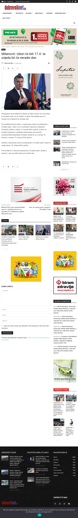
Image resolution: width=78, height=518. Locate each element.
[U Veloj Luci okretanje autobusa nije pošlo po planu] (30, 470)
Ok (39, 515)
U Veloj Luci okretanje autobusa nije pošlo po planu (42, 470)
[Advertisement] (65, 108)
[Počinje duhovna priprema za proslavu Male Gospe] (56, 142)
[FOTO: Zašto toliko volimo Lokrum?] (26, 230)
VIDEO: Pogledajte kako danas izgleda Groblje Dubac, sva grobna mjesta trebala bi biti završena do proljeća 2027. (17, 484)
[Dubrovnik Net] (2, 63)
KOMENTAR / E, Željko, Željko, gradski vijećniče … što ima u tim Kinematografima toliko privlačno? (58, 431)
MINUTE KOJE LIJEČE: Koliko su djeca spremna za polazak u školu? (58, 219)
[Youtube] (75, 1)
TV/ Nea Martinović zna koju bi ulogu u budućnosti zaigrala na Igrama (58, 235)
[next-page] (6, 249)
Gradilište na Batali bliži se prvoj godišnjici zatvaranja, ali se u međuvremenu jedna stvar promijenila (8, 241)
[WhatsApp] (17, 68)
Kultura (38, 234)
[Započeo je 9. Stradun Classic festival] (43, 230)
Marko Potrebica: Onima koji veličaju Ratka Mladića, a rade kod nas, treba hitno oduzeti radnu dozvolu (43, 460)
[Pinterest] (13, 68)
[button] (74, 23)
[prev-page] (2, 249)
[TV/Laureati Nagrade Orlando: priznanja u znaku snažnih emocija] (71, 211)
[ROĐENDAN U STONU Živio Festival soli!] (56, 163)
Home (3, 46)
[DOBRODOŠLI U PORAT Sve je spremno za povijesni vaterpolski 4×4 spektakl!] (56, 132)
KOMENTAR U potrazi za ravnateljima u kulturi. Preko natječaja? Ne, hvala (70, 431)
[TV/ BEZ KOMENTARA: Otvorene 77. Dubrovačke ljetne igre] (71, 228)
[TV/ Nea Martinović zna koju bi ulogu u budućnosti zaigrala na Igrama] (58, 228)
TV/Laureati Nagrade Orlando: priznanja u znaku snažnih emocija (71, 219)
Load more (64, 169)
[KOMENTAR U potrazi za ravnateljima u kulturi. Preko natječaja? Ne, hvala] (71, 422)
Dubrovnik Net (8, 63)
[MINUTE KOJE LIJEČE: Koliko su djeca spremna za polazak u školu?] (58, 211)
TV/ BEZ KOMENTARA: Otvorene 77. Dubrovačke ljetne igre (71, 236)
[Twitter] (72, 1)
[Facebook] (67, 1)
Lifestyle (21, 234)
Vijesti (8, 46)
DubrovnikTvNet (58, 214)
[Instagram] (70, 1)
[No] (75, 513)
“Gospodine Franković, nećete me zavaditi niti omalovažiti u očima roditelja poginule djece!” (71, 407)
